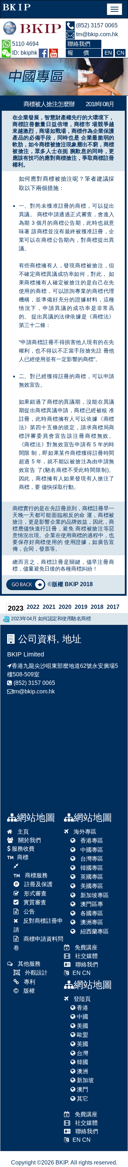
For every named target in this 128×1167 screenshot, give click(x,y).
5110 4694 (25, 44)
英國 (81, 1044)
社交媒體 (86, 956)
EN (77, 973)
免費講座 (85, 947)
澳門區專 (91, 904)
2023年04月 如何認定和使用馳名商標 (51, 618)
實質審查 (34, 902)
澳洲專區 (91, 922)
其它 (81, 1099)
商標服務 (35, 875)
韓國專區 (91, 868)
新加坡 (84, 1080)
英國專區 (91, 877)
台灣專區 (91, 859)
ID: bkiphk (24, 53)
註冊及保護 (38, 884)
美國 (81, 1026)
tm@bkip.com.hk (96, 34)
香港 (81, 1008)
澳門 (81, 1089)
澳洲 (81, 1071)
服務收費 (22, 849)
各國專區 (91, 913)
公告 (28, 912)
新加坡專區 (94, 895)
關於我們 (29, 840)
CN (86, 973)
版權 (28, 991)
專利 (28, 982)
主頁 (22, 832)
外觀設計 (35, 973)
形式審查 (34, 893)
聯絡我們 (86, 964)
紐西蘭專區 (94, 931)
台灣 (81, 1053)
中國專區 (91, 850)
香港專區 (91, 841)
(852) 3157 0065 (96, 25)
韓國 (81, 1062)
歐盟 (81, 1035)
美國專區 (91, 886)
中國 (81, 1017)
